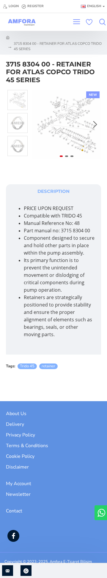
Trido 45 (27, 366)
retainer (48, 366)
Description (53, 191)
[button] (38, 125)
